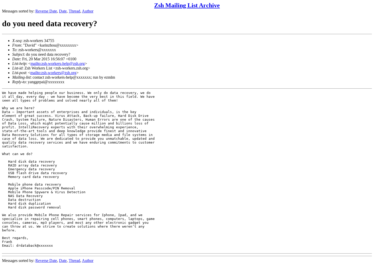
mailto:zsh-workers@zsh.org (53, 73)
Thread (74, 11)
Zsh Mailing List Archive (187, 5)
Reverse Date (46, 11)
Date (63, 11)
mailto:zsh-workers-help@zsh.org (58, 63)
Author (87, 11)
